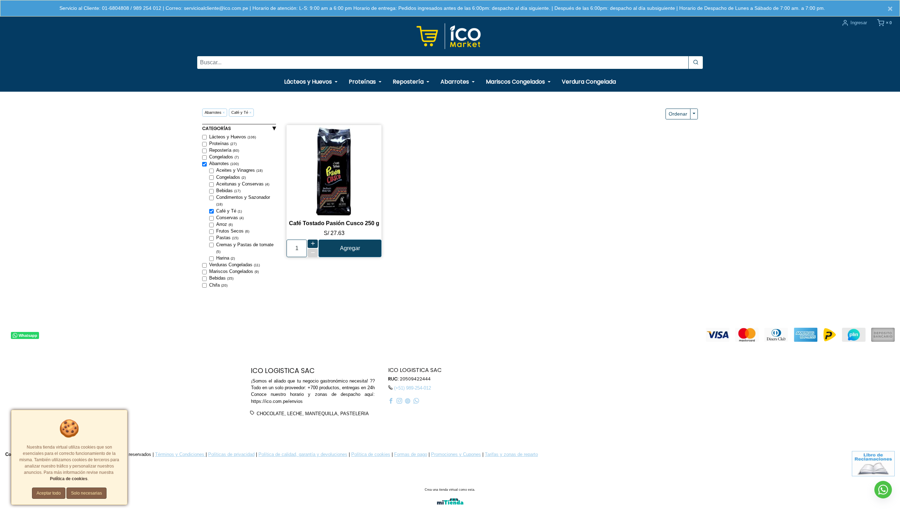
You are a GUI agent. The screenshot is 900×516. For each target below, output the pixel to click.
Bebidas (228, 190)
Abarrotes (224, 163)
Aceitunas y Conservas (242, 184)
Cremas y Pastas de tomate (245, 248)
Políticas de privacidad (231, 454)
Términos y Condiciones (180, 454)
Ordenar (678, 114)
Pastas (227, 237)
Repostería (224, 150)
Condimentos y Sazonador (243, 200)
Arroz (224, 224)
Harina (225, 258)
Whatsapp (28, 335)
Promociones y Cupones (456, 454)
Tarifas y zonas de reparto (511, 454)
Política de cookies (370, 454)
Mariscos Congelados (234, 271)
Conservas (230, 217)
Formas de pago (410, 454)
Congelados (224, 156)
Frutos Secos (232, 231)
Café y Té (229, 211)
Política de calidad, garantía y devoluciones (302, 454)
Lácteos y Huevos (232, 136)
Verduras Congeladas (234, 264)
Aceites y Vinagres (239, 170)
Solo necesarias (86, 493)
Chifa (218, 285)
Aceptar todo (49, 493)
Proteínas (223, 143)
